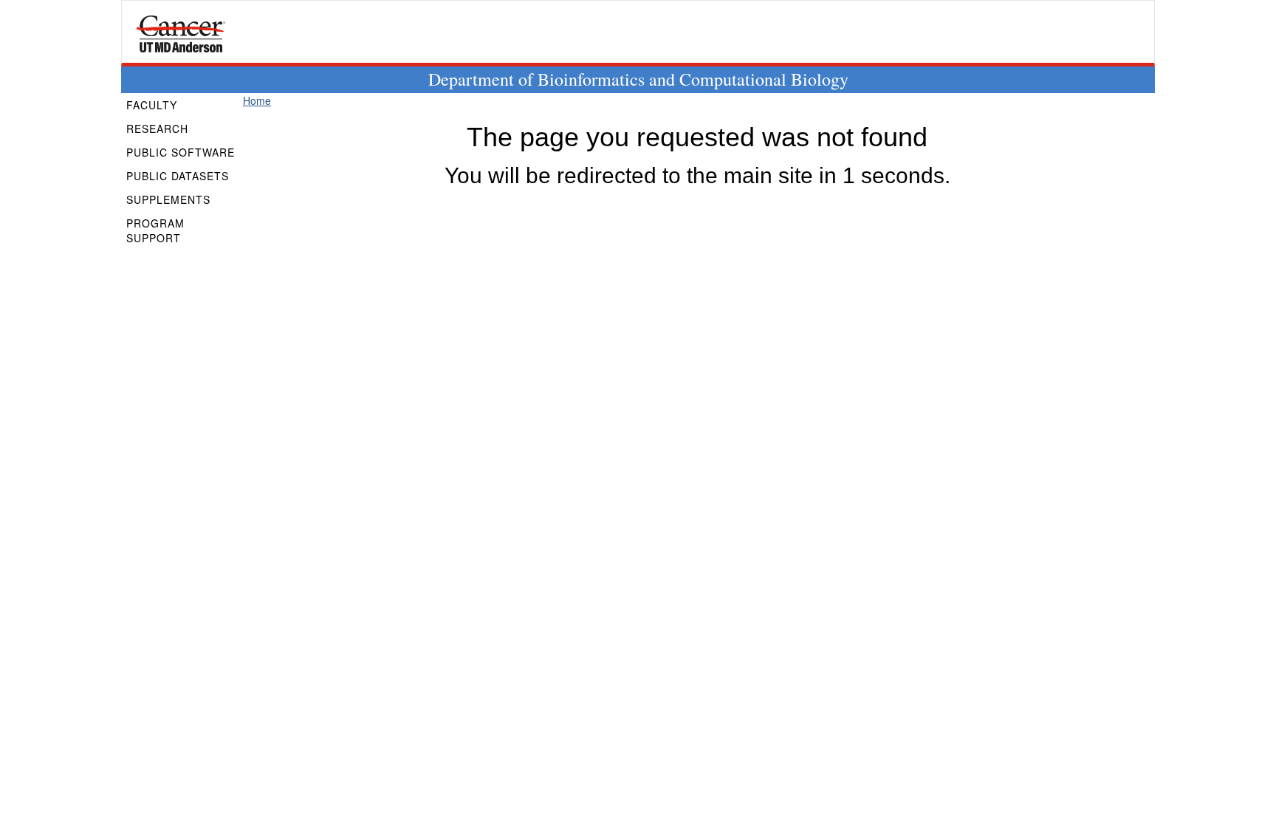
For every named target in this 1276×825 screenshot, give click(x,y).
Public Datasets (177, 175)
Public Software (180, 152)
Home (257, 100)
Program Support (155, 230)
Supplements (168, 199)
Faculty (151, 104)
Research (157, 128)
